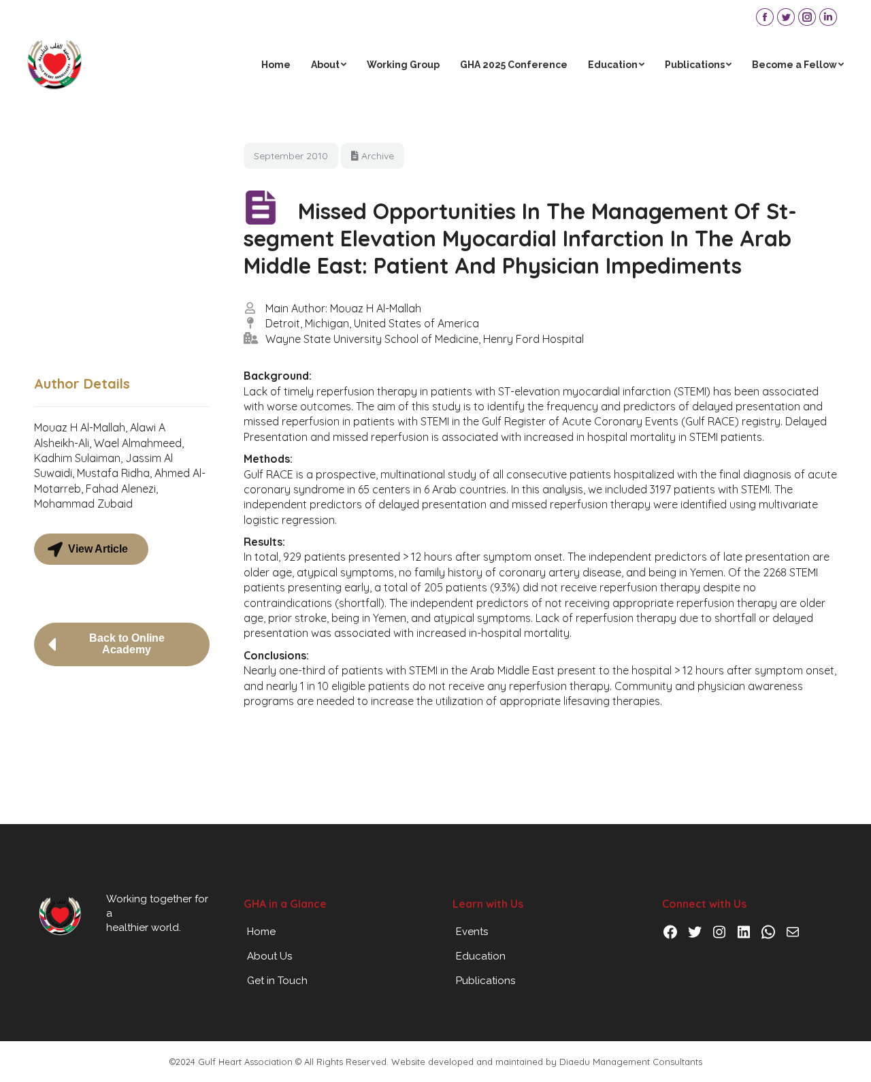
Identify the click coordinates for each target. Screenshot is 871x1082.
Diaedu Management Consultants (630, 1061)
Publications (485, 980)
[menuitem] (276, 64)
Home (261, 931)
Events (472, 931)
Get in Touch (277, 980)
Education (481, 956)
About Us (269, 956)
